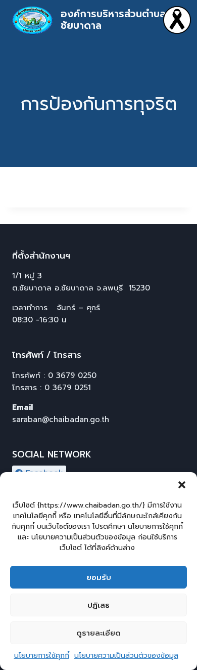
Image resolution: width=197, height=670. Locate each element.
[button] (182, 485)
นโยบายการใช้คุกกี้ (41, 655)
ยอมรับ (98, 577)
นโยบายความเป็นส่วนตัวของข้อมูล (126, 655)
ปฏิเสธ (98, 605)
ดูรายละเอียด (98, 633)
